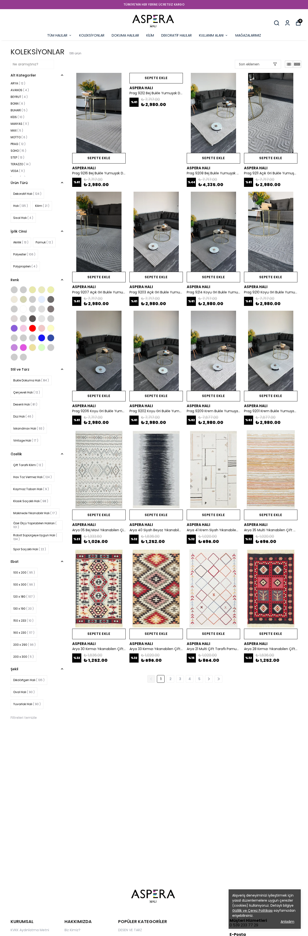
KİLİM (150, 35)
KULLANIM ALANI (211, 35)
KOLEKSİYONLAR (91, 35)
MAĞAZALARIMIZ (248, 35)
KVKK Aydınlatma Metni (30, 930)
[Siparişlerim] (287, 23)
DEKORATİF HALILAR (176, 35)
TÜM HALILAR (57, 35)
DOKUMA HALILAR (125, 35)
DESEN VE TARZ (130, 930)
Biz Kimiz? (72, 930)
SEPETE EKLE (98, 158)
